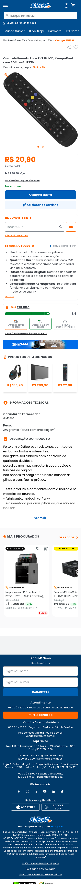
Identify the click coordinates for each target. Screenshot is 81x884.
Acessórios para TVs (41, 40)
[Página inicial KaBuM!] (40, 5)
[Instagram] (27, 791)
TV (24, 40)
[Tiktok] (62, 791)
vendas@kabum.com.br (40, 736)
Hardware (54, 31)
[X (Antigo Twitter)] (36, 791)
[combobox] (40, 15)
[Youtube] (44, 791)
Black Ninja (36, 31)
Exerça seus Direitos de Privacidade (40, 874)
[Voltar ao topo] (40, 819)
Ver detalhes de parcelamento (22, 180)
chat (42, 732)
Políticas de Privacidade (40, 869)
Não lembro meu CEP (16, 235)
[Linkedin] (53, 791)
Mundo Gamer (15, 31)
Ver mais (9, 296)
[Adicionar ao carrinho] (45, 548)
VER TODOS (66, 537)
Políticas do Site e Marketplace (40, 863)
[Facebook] (18, 791)
